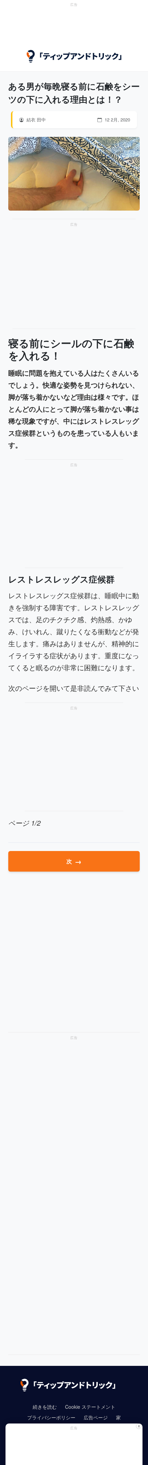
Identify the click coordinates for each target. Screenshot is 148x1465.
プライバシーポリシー (51, 1417)
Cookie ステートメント (90, 1406)
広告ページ (96, 1417)
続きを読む (45, 1406)
